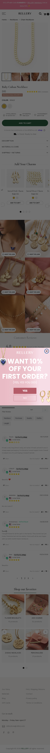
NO (25, 398)
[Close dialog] (46, 351)
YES (25, 391)
